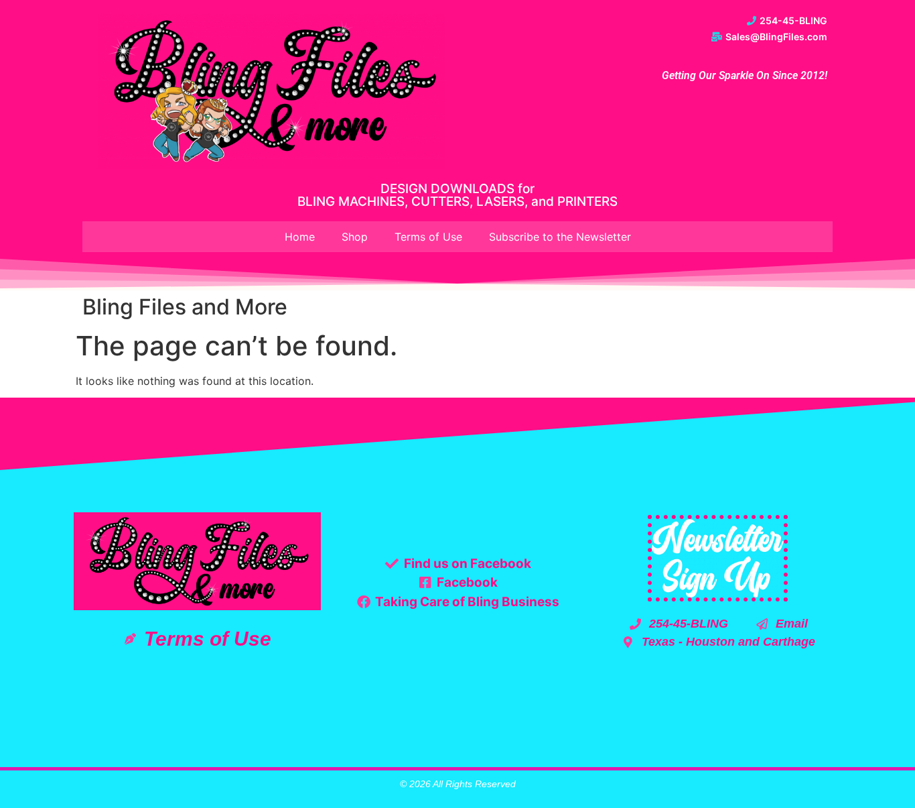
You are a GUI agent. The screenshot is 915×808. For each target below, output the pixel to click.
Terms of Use (428, 236)
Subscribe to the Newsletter (560, 236)
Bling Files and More (184, 307)
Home (300, 236)
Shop (355, 236)
